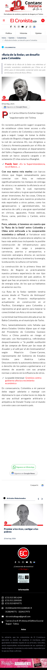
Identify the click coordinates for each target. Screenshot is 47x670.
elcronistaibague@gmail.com (18, 616)
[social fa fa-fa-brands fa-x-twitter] (15, 27)
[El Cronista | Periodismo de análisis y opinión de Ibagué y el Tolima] (24, 20)
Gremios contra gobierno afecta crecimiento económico (23, 380)
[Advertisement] (23, 433)
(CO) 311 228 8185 (13, 600)
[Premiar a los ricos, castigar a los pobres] (23, 515)
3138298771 (11, 611)
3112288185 (24, 608)
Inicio (4, 38)
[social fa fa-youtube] (22, 27)
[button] (30, 27)
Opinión (11, 38)
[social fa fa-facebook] (11, 27)
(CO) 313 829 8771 (13, 603)
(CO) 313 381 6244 (13, 597)
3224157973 (24, 611)
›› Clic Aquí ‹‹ (23, 569)
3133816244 (11, 608)
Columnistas (21, 38)
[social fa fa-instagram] (18, 27)
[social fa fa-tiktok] (26, 27)
